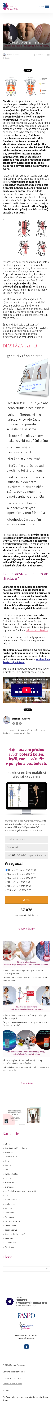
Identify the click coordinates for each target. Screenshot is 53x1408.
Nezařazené (9, 1213)
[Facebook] (17, 723)
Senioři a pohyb (11, 1230)
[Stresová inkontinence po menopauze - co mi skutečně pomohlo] (26, 954)
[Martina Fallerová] (10, 6)
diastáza (8, 1165)
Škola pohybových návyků (15, 1234)
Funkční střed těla (11, 1174)
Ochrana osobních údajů (14, 1372)
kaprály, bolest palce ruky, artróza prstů (20, 1191)
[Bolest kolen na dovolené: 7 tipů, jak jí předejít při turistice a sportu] (26, 999)
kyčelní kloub (10, 1204)
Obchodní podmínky (12, 1378)
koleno (7, 1196)
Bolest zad (9, 1153)
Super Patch (9, 1238)
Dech (7, 1161)
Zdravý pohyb (10, 1247)
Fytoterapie (9, 1178)
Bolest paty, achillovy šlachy (16, 1148)
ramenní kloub (10, 1226)
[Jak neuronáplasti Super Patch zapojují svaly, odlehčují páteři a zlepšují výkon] (26, 1043)
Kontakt (6, 1390)
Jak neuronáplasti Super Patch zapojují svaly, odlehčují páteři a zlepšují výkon (23, 1062)
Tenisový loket (10, 1243)
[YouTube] (20, 723)
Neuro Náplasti (10, 1208)
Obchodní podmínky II (12, 1384)
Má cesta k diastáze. (37, 630)
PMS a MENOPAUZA (12, 1221)
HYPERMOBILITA (11, 1183)
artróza (7, 1144)
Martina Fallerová (13, 55)
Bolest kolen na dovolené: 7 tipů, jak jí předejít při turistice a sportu (25, 1017)
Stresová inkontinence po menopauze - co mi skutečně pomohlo (23, 972)
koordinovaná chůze (12, 1200)
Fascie (7, 1170)
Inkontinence (10, 1187)
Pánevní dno (9, 1217)
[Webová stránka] (13, 723)
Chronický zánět (11, 1157)
